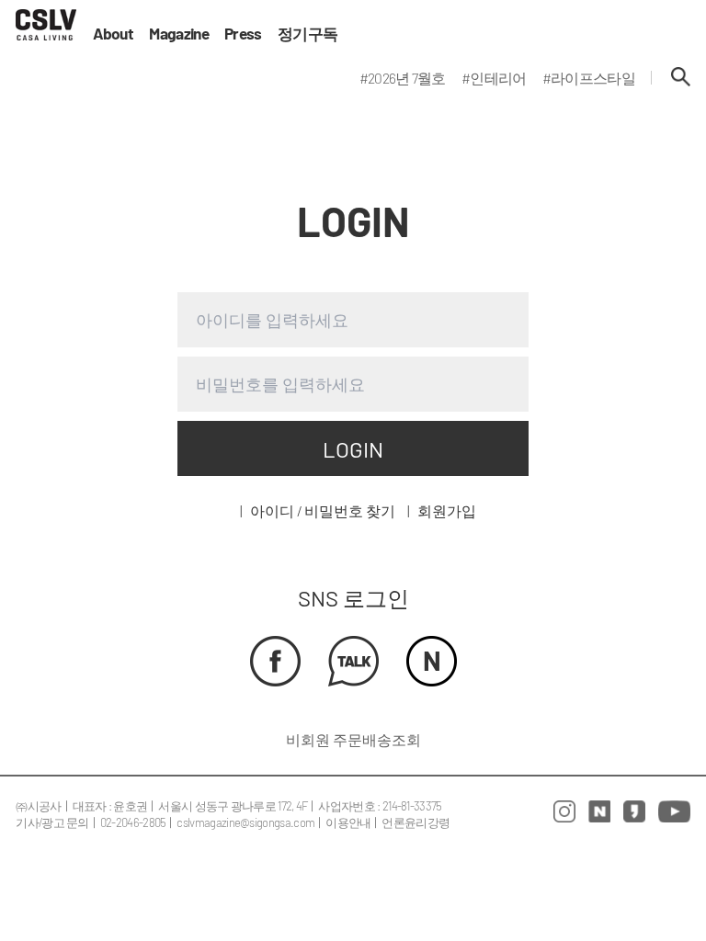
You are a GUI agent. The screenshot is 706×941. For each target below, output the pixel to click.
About (113, 33)
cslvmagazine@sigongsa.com (245, 822)
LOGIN (353, 449)
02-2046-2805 (133, 822)
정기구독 (307, 33)
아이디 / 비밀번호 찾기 (322, 510)
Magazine (178, 33)
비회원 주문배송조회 (353, 739)
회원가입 (446, 510)
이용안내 (347, 822)
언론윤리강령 (415, 822)
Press (243, 33)
